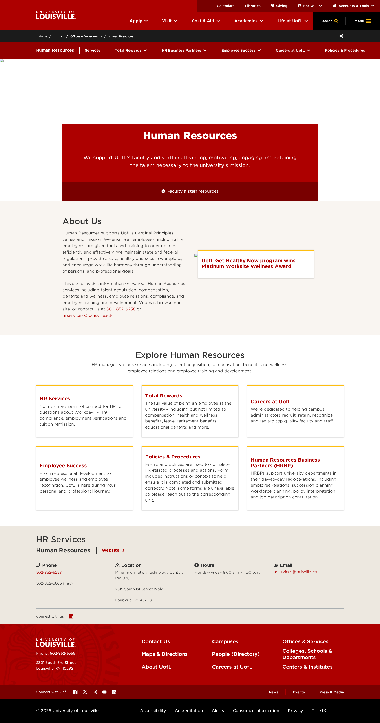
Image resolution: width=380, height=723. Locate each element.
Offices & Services (305, 641)
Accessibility (153, 710)
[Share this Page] (340, 36)
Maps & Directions (165, 654)
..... (57, 36)
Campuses (225, 641)
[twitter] (85, 692)
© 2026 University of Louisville (67, 710)
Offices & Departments (86, 36)
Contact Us (156, 641)
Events (299, 692)
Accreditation (189, 710)
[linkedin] (71, 616)
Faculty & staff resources (192, 191)
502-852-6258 (120, 309)
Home (43, 36)
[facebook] (75, 692)
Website (111, 550)
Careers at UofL (232, 667)
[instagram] (95, 692)
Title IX (319, 710)
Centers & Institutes (307, 667)
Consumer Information (256, 710)
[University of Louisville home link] (56, 14)
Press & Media (331, 692)
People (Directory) (236, 654)
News (273, 692)
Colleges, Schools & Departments (307, 654)
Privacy (295, 710)
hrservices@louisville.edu (296, 571)
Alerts (218, 710)
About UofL (156, 667)
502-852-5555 (62, 653)
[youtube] (104, 692)
